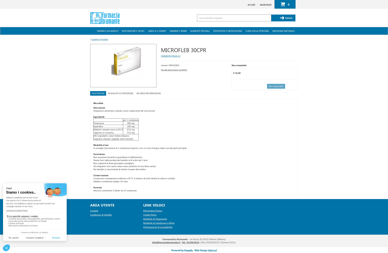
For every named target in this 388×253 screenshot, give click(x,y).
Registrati (265, 4)
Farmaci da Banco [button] (107, 30)
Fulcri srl (212, 250)
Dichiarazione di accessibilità (157, 227)
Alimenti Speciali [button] (200, 30)
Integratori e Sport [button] (133, 30)
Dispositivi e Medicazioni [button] (227, 30)
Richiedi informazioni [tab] (149, 93)
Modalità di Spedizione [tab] (120, 93)
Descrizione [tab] (98, 93)
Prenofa (188, 250)
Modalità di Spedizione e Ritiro (159, 223)
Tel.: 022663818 (190, 242)
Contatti (94, 210)
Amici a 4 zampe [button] (157, 30)
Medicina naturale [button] (284, 30)
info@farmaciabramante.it (166, 242)
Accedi (251, 4)
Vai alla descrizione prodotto (174, 69)
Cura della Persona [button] (257, 30)
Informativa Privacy (152, 210)
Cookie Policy (150, 214)
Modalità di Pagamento (155, 218)
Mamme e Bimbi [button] (178, 30)
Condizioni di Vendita (101, 214)
